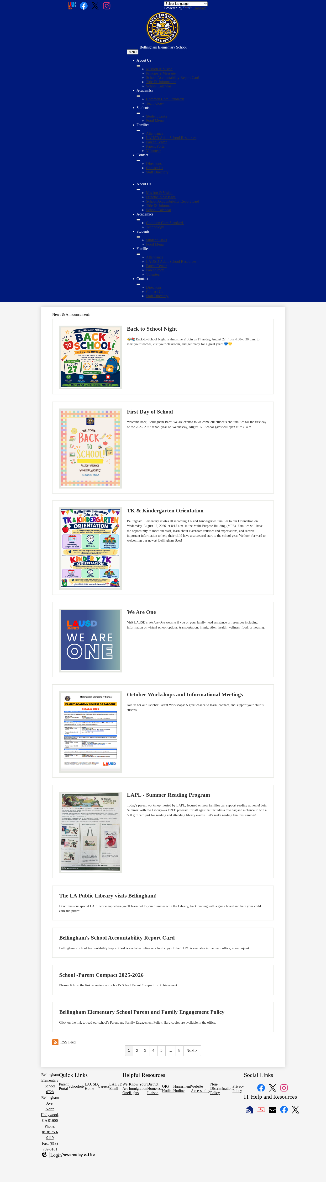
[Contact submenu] (138, 160)
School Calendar (158, 86)
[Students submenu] (138, 113)
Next (190, 1050)
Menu (133, 52)
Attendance (154, 133)
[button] (138, 189)
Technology (155, 103)
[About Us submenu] (138, 66)
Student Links (156, 116)
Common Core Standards (165, 99)
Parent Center (156, 142)
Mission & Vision (159, 69)
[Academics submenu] (138, 96)
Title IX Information (161, 82)
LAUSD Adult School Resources (171, 138)
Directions (154, 163)
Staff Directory (157, 172)
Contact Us (154, 168)
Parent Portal (155, 146)
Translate (199, 8)
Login (51, 1155)
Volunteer (153, 151)
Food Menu (155, 120)
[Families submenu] (138, 130)
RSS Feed (68, 1042)
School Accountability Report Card (172, 77)
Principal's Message (161, 73)
